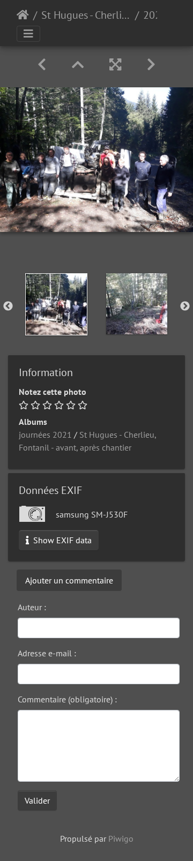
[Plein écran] (115, 64)
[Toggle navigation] (28, 34)
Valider (37, 800)
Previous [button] (8, 306)
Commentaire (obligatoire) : (67, 699)
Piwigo (120, 838)
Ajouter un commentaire (69, 580)
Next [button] (185, 306)
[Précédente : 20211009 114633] (42, 64)
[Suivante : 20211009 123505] (151, 64)
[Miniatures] (77, 64)
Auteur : (32, 607)
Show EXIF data (61, 540)
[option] (56, 304)
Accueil (23, 15)
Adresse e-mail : (47, 653)
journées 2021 (45, 434)
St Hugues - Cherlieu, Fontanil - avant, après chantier (86, 15)
